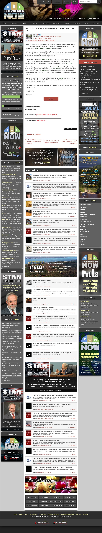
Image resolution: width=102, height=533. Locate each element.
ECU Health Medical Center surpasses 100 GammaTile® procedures (54, 175)
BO (49, 2)
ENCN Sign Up (44, 497)
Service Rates (33, 514)
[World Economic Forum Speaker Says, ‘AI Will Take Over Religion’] (29, 345)
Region (67, 23)
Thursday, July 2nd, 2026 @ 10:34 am (44, 225)
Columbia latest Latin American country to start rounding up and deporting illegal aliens (12, 332)
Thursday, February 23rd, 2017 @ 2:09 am (50, 36)
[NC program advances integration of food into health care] (29, 318)
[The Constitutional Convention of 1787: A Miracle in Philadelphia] (29, 195)
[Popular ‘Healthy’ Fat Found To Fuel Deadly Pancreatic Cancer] (29, 240)
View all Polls (17, 115)
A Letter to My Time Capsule (9, 370)
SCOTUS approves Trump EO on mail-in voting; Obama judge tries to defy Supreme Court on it (12, 348)
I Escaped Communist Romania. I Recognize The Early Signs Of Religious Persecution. (52, 353)
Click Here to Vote (7, 114)
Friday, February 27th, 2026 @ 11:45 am (44, 331)
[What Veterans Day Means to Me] (29, 424)
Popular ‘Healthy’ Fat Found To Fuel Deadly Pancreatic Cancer (52, 238)
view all (16, 76)
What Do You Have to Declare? (42, 211)
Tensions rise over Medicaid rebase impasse (46, 440)
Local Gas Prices (84, 301)
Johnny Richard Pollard (8, 378)
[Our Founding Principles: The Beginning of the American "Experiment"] (29, 204)
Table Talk (41, 2)
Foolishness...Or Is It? (49, 141)
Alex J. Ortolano (39, 38)
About (26, 514)
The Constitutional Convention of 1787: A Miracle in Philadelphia (52, 193)
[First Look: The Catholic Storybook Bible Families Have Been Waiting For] (29, 451)
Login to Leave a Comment (34, 134)
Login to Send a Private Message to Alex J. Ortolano (41, 40)
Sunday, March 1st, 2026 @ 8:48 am (43, 322)
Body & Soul (56, 23)
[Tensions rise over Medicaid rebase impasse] (29, 442)
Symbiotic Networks (85, 317)
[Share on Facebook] (39, 35)
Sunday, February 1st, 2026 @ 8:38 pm (44, 349)
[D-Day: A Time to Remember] (29, 291)
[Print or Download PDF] (37, 35)
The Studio (83, 244)
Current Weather (70, 501)
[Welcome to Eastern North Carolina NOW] (14, 10)
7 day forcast (92, 147)
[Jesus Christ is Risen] (29, 300)
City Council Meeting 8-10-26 (88, 66)
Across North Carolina (86, 204)
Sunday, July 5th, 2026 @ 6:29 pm (43, 207)
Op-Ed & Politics (84, 231)
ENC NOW (73, 180)
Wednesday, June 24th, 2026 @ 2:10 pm (44, 243)
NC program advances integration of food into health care (50, 317)
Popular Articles (84, 310)
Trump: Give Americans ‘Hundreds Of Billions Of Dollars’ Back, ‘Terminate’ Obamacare (52, 405)
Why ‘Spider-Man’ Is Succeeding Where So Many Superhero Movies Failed (11, 365)
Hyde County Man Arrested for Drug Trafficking (89, 83)
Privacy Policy (42, 514)
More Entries (48, 38)
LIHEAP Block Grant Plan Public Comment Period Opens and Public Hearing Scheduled (53, 185)
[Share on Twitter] (40, 35)
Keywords (85, 514)
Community (45, 23)
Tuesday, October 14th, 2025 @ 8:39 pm (44, 454)
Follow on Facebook (53, 514)
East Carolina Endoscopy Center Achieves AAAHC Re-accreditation (69, 141)
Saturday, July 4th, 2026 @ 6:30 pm (43, 216)
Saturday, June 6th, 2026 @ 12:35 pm (43, 295)
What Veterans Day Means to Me (43, 422)
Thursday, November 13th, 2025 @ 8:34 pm (44, 436)
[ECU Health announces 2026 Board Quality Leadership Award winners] (29, 222)
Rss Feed (78, 514)
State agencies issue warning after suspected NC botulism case (52, 431)
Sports (81, 234)
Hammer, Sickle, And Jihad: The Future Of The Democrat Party (10, 342)
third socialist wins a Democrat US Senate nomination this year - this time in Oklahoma (11, 325)
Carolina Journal (72, 234)
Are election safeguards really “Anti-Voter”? (11, 353)
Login (74, 2)
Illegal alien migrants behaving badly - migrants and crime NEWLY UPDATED (12, 374)
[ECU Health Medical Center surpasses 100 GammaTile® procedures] (29, 177)
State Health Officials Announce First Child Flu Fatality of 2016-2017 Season (33, 141)
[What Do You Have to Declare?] (29, 213)
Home (4, 23)
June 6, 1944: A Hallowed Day (42, 281)
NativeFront (77, 23)
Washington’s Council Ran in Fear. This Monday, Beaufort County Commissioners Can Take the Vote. (89, 89)
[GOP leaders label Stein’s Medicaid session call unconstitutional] (29, 415)
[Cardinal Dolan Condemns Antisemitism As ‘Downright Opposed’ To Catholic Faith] (29, 327)
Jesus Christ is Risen (39, 299)
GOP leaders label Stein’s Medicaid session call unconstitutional (52, 413)
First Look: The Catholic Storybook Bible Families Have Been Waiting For (54, 450)
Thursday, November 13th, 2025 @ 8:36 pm (44, 427)
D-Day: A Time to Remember (41, 290)
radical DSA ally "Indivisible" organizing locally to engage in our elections (12, 337)
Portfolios (32, 501)
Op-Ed (24, 23)
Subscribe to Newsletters (68, 514)
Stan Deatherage (72, 216)
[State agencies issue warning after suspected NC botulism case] (29, 433)
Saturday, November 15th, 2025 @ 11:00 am (45, 409)
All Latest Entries (6, 381)
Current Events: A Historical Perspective (51, 501)
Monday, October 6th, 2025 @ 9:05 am (44, 472)
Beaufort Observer (70, 497)
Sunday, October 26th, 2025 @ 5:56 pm (44, 445)
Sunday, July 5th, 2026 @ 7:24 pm (43, 198)
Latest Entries (70, 505)
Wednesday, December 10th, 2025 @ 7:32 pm (45, 358)
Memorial (82, 226)
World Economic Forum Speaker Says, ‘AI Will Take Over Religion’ (52, 344)
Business (34, 23)
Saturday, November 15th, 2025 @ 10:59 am (45, 418)
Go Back (51, 99)
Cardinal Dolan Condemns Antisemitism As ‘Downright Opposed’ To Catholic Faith (53, 326)
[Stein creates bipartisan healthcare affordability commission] (29, 231)
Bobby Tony (73, 252)
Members (66, 2)
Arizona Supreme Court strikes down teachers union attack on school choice (12, 359)
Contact (21, 514)
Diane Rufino (73, 198)
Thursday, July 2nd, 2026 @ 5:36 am (43, 234)
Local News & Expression (87, 224)
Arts (86, 23)
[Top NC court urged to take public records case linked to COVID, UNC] (29, 336)
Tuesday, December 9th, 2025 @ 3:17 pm (44, 400)
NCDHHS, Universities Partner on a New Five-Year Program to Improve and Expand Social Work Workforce (54, 459)
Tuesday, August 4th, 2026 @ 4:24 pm (43, 180)
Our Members (32, 497)
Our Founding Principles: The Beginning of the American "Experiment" (54, 202)
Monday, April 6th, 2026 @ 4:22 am (43, 313)
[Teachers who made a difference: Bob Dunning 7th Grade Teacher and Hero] (29, 249)
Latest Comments (32, 505)
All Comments (5, 266)
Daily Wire (73, 243)
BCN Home (57, 497)
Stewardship (96, 23)
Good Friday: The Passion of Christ (43, 308)
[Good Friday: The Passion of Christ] (29, 309)
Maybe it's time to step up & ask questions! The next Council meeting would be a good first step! (12, 215)
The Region (83, 242)
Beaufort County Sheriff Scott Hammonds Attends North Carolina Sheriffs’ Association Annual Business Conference (89, 72)
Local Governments (85, 221)
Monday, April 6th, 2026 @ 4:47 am (43, 304)
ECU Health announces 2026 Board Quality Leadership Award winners (53, 220)
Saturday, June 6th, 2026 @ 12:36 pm (43, 252)
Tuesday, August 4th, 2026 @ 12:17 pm (44, 189)
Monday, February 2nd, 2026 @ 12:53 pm (44, 340)
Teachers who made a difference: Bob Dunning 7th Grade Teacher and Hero (54, 248)
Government (14, 23)
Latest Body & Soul (32, 170)
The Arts (82, 239)
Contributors (57, 2)
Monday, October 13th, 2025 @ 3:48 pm (44, 463)
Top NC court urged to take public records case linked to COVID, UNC (54, 335)
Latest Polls (44, 505)
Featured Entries (57, 505)
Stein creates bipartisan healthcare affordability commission (51, 229)
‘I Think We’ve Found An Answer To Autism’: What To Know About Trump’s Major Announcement (52, 468)
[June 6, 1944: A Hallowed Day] (29, 282)
